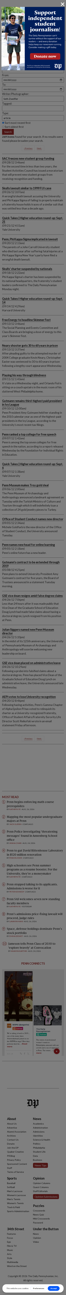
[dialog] (33, 647)
